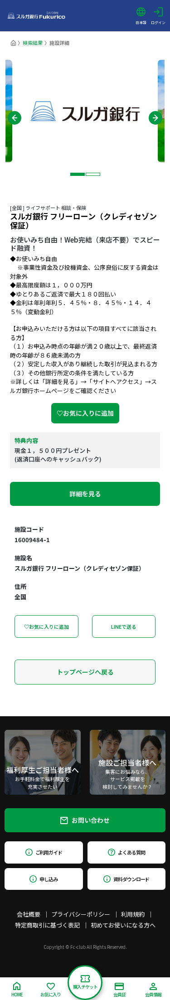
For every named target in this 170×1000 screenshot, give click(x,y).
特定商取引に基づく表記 (47, 925)
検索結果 (33, 42)
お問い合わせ (91, 820)
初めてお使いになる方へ (123, 925)
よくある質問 (131, 852)
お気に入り (50, 994)
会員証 (119, 994)
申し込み (48, 879)
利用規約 (133, 914)
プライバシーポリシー (80, 914)
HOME (17, 994)
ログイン (158, 22)
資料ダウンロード (131, 879)
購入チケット (85, 986)
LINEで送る (123, 626)
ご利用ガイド (48, 852)
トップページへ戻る (85, 671)
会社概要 (28, 914)
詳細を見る (85, 493)
